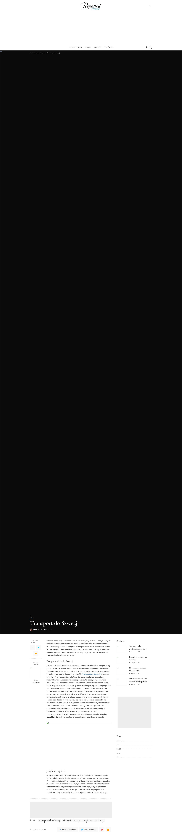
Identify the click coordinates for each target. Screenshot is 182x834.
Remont (119, 753)
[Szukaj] (150, 47)
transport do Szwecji (72, 820)
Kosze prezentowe (36, 681)
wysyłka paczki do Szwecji (93, 820)
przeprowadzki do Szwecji (50, 820)
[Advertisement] (91, 28)
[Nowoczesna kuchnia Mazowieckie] (122, 671)
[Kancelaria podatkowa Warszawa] (122, 660)
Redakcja (36, 629)
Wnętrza (119, 757)
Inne (31, 617)
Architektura (120, 741)
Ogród (119, 749)
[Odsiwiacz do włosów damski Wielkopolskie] (122, 682)
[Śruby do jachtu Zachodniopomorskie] (122, 649)
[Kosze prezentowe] (35, 672)
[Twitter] (38, 647)
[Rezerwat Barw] (90, 6)
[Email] (35, 653)
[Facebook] (32, 647)
